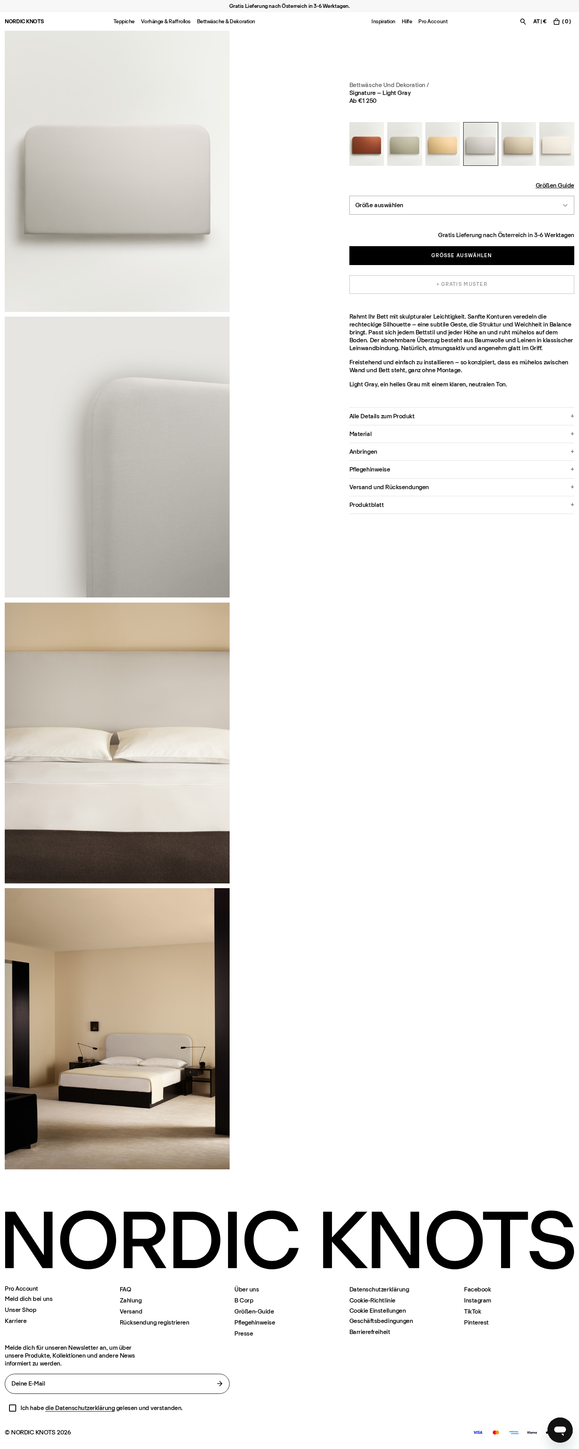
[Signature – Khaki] (404, 144)
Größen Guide (555, 185)
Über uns (246, 1289)
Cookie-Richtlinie (372, 1300)
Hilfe (407, 21)
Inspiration (383, 21)
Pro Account (432, 21)
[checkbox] (12, 1408)
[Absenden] (219, 1383)
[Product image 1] (117, 171)
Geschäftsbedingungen (381, 1321)
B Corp (243, 1300)
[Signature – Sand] (518, 144)
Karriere (15, 1321)
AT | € (539, 21)
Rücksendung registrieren (154, 1322)
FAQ (125, 1289)
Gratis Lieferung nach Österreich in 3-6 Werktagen (506, 235)
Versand (131, 1311)
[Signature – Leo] (442, 144)
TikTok (472, 1311)
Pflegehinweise (254, 1322)
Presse (243, 1333)
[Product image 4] (117, 1028)
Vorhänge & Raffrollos (166, 21)
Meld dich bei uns (28, 1298)
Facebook (477, 1289)
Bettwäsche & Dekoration (226, 21)
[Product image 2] (117, 457)
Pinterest (476, 1322)
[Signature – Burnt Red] (366, 144)
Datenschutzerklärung (379, 1289)
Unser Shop (20, 1310)
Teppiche (124, 21)
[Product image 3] (117, 743)
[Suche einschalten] (523, 21)
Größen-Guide (254, 1311)
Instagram (477, 1300)
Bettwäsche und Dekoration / (389, 85)
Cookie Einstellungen (377, 1311)
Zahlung (131, 1300)
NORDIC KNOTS (24, 21)
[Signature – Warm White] (556, 144)
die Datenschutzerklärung (80, 1408)
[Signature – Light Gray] (480, 144)
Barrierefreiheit (369, 1332)
